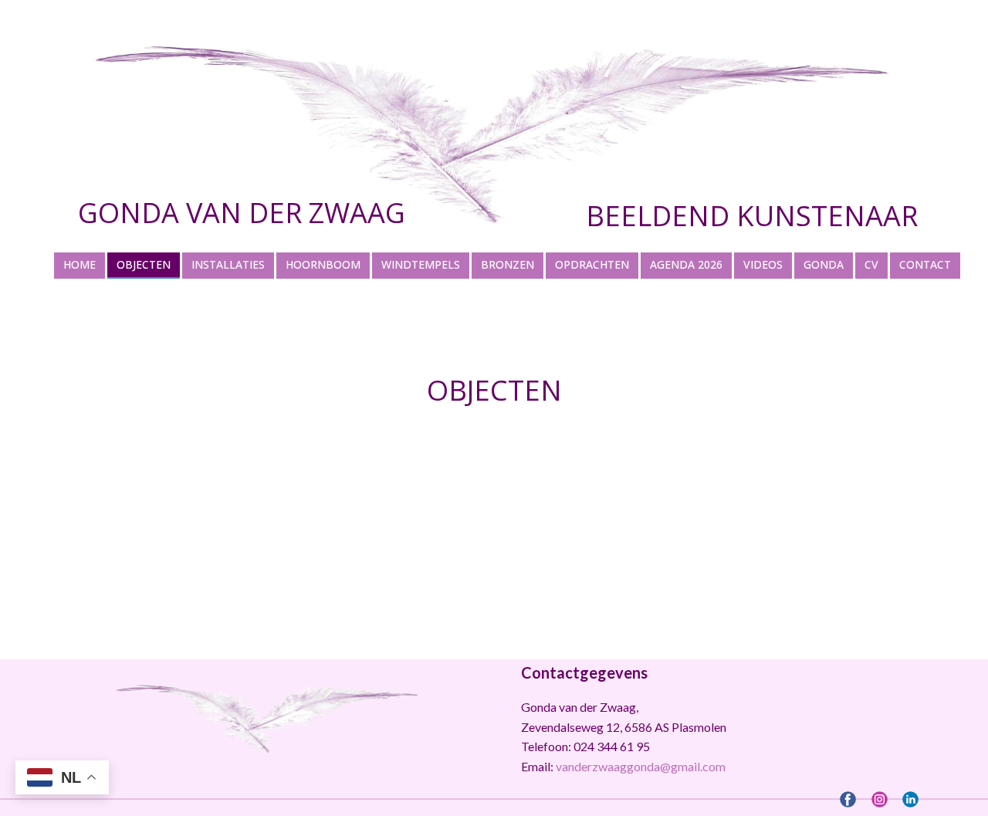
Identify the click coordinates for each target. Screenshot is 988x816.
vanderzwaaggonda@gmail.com (641, 766)
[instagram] (879, 799)
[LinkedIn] (910, 799)
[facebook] (848, 799)
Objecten (494, 390)
